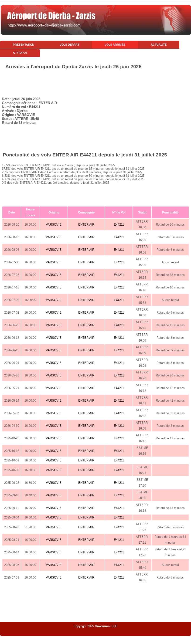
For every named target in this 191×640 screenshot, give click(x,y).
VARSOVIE (53, 224)
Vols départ (69, 44)
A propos (20, 52)
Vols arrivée (115, 44)
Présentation (23, 44)
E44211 (119, 224)
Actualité (159, 44)
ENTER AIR (86, 224)
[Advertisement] (95, 82)
